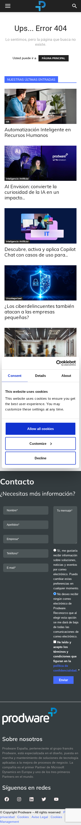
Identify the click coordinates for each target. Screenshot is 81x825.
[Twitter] (43, 799)
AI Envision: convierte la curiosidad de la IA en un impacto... (31, 192)
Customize (37, 443)
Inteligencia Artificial (17, 178)
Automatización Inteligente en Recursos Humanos (37, 132)
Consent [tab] (14, 375)
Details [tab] (40, 375)
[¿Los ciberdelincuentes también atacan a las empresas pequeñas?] (40, 282)
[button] (74, 6)
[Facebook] (6, 799)
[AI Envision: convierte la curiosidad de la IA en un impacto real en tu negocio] (40, 163)
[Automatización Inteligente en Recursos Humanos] (40, 106)
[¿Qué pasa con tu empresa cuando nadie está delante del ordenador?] (40, 352)
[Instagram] (19, 799)
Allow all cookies (40, 429)
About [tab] (66, 375)
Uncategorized (14, 298)
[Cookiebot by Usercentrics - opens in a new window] (57, 363)
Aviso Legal (40, 817)
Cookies (23, 817)
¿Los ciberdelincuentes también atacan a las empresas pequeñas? (39, 311)
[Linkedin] (31, 799)
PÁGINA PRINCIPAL (53, 58)
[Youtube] (56, 799)
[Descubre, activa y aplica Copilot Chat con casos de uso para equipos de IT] (40, 225)
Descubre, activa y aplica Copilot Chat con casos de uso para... (40, 252)
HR (7, 121)
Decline (40, 458)
